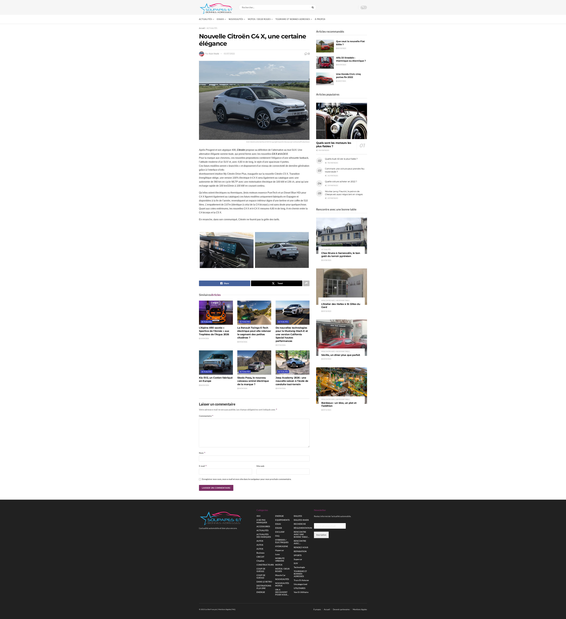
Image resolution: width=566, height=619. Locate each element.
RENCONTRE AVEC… (300, 542)
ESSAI (278, 524)
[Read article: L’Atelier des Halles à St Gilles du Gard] (341, 286)
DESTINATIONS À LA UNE (263, 586)
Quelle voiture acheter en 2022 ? (341, 181)
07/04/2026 (281, 345)
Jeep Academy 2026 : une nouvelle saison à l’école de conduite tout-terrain (292, 381)
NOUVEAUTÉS (236, 19)
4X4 (258, 516)
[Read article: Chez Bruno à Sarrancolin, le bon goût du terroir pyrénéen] (341, 236)
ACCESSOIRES (263, 526)
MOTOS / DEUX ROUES (259, 19)
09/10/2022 (327, 311)
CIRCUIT (260, 556)
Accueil (202, 28)
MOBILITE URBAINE (280, 559)
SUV (296, 563)
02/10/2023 (341, 48)
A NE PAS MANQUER (261, 521)
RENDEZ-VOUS (301, 547)
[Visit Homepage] (216, 7)
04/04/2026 (243, 388)
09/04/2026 (243, 342)
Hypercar (279, 550)
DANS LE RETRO (264, 581)
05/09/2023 (341, 65)
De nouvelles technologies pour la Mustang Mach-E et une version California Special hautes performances (292, 334)
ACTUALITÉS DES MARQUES (263, 535)
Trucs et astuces (301, 580)
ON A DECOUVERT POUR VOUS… (282, 592)
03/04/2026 (281, 388)
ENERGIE (260, 592)
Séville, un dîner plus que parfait (340, 355)
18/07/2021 (341, 81)
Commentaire (206, 415)
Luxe (277, 554)
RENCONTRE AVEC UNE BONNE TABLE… (301, 534)
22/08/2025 (327, 260)
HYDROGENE (281, 546)
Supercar (298, 559)
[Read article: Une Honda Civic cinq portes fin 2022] (325, 78)
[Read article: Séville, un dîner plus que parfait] (341, 337)
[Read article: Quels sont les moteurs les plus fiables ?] (341, 121)
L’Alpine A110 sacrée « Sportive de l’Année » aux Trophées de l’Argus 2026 (214, 331)
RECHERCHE (300, 524)
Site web (260, 466)
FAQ (277, 536)
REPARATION (300, 551)
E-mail (203, 466)
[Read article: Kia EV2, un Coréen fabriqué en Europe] (216, 362)
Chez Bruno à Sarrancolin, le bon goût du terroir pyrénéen (340, 255)
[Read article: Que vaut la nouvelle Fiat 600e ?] (325, 46)
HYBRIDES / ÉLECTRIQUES (281, 541)
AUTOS (259, 541)
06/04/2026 (204, 385)
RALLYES (298, 516)
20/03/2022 (327, 359)
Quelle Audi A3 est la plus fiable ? (341, 159)
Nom (202, 452)
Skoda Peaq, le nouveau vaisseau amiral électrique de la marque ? (253, 381)
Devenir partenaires (341, 609)
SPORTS (298, 555)
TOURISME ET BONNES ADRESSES (292, 19)
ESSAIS (220, 19)
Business (260, 553)
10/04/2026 (204, 338)
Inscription (321, 535)
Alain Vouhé (214, 53)
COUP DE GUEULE (260, 569)
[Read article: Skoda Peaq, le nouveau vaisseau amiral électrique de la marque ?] (254, 362)
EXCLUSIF (280, 532)
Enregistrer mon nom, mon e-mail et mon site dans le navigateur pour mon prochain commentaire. (246, 479)
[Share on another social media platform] (306, 283)
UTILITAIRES (299, 588)
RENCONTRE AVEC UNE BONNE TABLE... (335, 300)
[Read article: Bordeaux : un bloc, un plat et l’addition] (341, 385)
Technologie (299, 567)
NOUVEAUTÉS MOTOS (282, 584)
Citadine (260, 560)
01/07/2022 (229, 53)
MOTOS (278, 564)
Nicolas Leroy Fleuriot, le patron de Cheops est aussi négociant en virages (344, 193)
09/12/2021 (327, 410)
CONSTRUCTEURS (265, 564)
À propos (320, 19)
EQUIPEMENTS (282, 520)
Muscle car (280, 575)
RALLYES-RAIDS (301, 520)
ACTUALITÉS (205, 19)
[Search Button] (313, 7)
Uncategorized (300, 584)
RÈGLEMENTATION (303, 528)
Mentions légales (360, 609)
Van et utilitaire (301, 592)
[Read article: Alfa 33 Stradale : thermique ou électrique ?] (325, 62)
